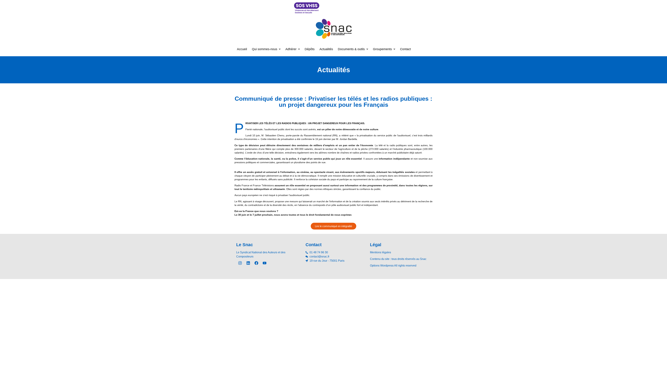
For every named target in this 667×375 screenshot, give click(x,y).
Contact (405, 49)
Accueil (242, 49)
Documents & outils (351, 49)
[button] (266, 49)
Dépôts (310, 49)
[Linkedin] (248, 263)
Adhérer (291, 49)
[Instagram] (240, 263)
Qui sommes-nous (264, 49)
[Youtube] (264, 263)
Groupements (382, 49)
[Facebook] (256, 263)
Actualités (326, 49)
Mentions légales (380, 252)
